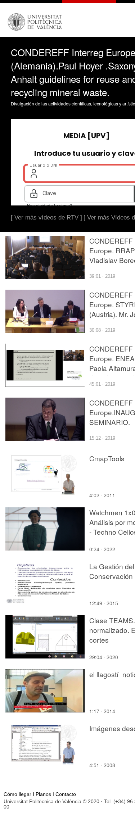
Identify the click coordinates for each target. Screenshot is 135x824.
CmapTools (107, 458)
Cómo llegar (17, 794)
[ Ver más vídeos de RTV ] (46, 217)
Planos (43, 794)
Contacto (65, 794)
